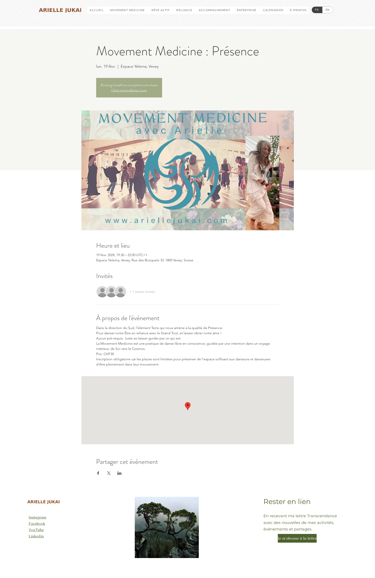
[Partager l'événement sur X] (109, 473)
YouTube (36, 529)
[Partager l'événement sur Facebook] (98, 473)
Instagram (37, 517)
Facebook (37, 523)
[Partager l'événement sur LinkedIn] (119, 473)
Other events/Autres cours (129, 90)
